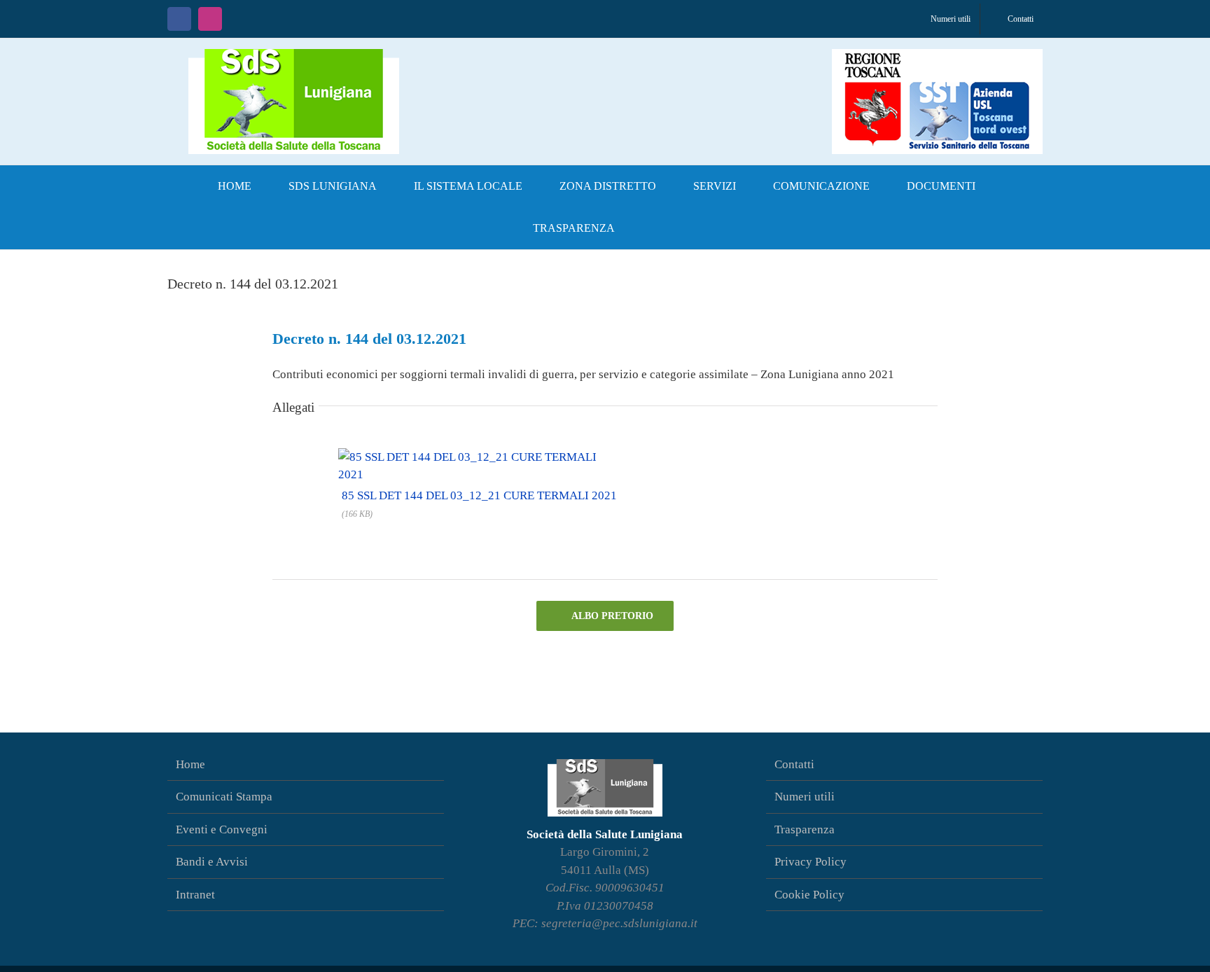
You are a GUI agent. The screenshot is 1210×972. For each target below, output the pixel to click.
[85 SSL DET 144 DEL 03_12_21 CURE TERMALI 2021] (478, 454)
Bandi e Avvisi (212, 861)
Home (190, 764)
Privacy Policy (810, 861)
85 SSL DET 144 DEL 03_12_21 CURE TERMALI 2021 (479, 495)
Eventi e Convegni (221, 829)
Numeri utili (804, 796)
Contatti (794, 764)
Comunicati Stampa (224, 796)
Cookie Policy (809, 894)
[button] (656, 228)
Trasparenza (804, 829)
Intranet (195, 894)
